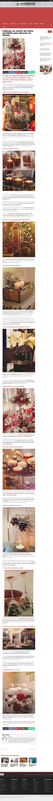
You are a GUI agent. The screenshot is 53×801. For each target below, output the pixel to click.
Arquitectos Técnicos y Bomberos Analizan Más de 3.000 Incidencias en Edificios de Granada (46, 38)
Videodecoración (3, 786)
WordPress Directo (14, 786)
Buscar (50, 31)
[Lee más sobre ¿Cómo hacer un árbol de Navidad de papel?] (33, 760)
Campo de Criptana (47, 785)
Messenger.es (13, 782)
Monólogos (35, 786)
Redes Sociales (13, 787)
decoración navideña (8, 37)
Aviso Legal (51, 796)
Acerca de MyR (50, 774)
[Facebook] (49, 0)
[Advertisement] (26, 14)
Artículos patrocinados (27, 774)
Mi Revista (35, 791)
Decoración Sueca (3, 783)
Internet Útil (13, 790)
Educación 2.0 (35, 781)
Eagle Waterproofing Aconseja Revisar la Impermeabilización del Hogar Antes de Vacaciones (46, 54)
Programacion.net (14, 781)
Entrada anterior (4, 749)
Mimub (1, 791)
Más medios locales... (47, 791)
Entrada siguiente (33, 749)
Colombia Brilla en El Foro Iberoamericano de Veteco (45, 49)
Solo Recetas (24, 781)
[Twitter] (51, 0)
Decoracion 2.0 (2, 781)
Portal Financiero (36, 790)
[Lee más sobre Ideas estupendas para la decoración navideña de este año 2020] (14, 760)
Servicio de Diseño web (37, 774)
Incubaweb (13, 785)
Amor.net (23, 785)
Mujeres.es (24, 787)
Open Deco (2, 782)
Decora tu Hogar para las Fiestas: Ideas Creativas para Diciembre (4, 765)
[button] (7, 23)
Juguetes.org (35, 785)
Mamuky (23, 786)
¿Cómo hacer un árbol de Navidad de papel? (32, 765)
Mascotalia (35, 787)
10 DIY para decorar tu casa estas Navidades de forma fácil (23, 765)
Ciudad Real (46, 786)
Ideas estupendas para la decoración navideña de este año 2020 (14, 765)
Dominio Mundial (36, 782)
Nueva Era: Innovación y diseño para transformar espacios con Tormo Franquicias (45, 59)
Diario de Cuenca (47, 787)
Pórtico (1, 792)
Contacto (12, 0)
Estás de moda (24, 782)
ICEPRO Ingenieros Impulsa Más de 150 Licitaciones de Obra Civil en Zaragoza (46, 44)
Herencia (46, 790)
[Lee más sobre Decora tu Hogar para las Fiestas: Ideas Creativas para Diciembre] (5, 760)
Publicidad (8, 0)
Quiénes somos (4, 0)
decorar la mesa (20, 723)
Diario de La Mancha (47, 788)
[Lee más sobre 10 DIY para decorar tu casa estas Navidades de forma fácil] (23, 759)
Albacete (45, 781)
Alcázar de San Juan (47, 782)
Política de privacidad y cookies (44, 796)
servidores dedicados (13, 797)
